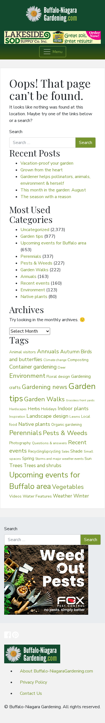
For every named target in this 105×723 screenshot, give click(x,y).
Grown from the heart (41, 170)
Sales (65, 452)
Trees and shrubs (42, 465)
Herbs (34, 408)
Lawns (74, 416)
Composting (77, 359)
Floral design (58, 376)
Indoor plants (73, 408)
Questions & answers (49, 443)
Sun (88, 458)
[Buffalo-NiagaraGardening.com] (53, 12)
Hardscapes (18, 409)
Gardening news (44, 387)
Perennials (30, 256)
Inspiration (17, 416)
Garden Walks (34, 270)
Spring (28, 458)
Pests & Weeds (36, 263)
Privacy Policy (33, 682)
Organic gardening (66, 424)
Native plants (33, 297)
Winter (81, 496)
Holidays (49, 409)
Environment (32, 290)
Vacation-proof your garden (46, 163)
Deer (62, 367)
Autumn (70, 351)
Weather (62, 496)
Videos (15, 496)
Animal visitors (22, 352)
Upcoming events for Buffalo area (53, 243)
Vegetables (68, 487)
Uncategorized (34, 230)
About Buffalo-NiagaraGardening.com (56, 671)
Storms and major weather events (59, 459)
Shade (76, 451)
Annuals (28, 276)
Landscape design (47, 416)
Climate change (54, 360)
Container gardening (33, 367)
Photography (20, 443)
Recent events (35, 283)
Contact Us (31, 693)
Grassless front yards (80, 400)
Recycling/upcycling (44, 451)
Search (15, 132)
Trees (15, 465)
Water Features (37, 496)
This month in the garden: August (53, 190)
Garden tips (31, 236)
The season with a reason (45, 197)
